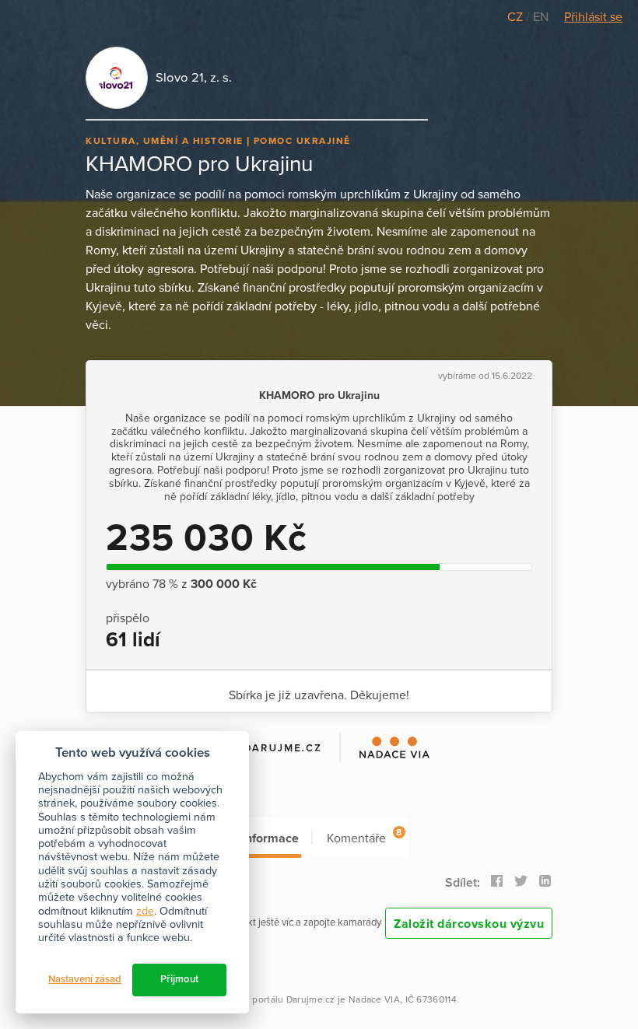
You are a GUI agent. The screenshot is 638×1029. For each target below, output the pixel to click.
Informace (270, 838)
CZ (516, 17)
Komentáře (364, 836)
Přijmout (179, 979)
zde (145, 911)
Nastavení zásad (84, 979)
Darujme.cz (310, 999)
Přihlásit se (593, 17)
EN (541, 17)
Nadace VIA (374, 999)
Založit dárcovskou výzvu (469, 924)
